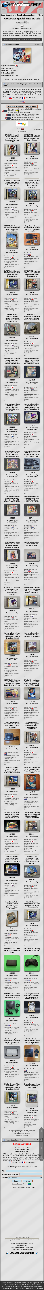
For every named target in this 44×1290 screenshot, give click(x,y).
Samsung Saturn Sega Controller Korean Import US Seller (31, 543)
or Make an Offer (32, 384)
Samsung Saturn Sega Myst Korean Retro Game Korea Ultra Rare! (32, 634)
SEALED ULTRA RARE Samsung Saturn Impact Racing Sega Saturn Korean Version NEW (12, 815)
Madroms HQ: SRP (22, 1245)
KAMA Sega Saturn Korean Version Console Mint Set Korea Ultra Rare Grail (12, 724)
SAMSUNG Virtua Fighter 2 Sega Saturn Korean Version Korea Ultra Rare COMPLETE (12, 859)
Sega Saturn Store (23, 40)
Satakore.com (30, 1187)
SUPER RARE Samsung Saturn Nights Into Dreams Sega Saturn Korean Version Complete (12, 591)
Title (3, 1171)
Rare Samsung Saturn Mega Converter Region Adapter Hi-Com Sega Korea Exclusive (12, 1041)
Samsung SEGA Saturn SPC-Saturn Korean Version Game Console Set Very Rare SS (32, 453)
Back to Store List (38, 129)
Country (4, 1178)
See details (30, 1288)
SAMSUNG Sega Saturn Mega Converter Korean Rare (12, 950)
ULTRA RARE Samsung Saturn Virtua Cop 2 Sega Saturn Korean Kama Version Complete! (32, 184)
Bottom (39, 44)
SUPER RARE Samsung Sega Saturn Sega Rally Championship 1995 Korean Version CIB (32, 590)
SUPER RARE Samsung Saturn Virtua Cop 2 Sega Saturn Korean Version (12, 183)
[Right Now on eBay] (22, 126)
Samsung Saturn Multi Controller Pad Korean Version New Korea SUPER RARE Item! (31, 996)
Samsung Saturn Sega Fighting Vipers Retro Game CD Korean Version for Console (12, 453)
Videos (13, 1243)
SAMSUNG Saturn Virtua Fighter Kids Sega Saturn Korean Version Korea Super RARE (12, 1086)
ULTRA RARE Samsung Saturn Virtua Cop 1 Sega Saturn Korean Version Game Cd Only (12, 361)
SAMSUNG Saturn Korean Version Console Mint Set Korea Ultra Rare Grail (32, 1041)
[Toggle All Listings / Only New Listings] (5, 111)
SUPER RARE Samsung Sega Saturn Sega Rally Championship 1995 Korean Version (32, 273)
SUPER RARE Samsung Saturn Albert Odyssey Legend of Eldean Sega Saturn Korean (32, 137)
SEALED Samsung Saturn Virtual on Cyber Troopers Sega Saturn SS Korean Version (32, 904)
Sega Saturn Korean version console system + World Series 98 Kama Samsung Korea (32, 228)
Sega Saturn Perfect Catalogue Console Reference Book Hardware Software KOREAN (12, 905)
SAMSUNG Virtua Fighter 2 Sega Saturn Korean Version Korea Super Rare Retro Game (12, 770)
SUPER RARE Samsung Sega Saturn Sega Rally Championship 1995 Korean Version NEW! (32, 815)
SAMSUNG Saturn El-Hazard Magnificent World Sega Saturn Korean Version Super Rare (12, 138)
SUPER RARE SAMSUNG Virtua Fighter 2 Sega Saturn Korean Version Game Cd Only (32, 860)
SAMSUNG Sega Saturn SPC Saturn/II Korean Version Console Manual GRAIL (32, 770)
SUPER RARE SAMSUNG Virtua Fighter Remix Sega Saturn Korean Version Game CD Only (12, 318)
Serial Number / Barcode (10, 1174)
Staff (12, 1247)
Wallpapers (24, 1243)
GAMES (28, 1167)
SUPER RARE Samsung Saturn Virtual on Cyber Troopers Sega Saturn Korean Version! (12, 273)
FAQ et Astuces (30, 98)
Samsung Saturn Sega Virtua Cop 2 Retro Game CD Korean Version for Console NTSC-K (12, 407)
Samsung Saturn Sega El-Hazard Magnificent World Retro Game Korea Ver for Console (31, 499)
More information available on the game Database (23, 79)
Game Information (10, 40)
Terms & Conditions (26, 1249)
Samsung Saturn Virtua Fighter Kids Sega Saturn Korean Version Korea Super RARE (12, 635)
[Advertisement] (22, 1210)
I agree (40, 1288)
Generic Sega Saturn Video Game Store (23, 1132)
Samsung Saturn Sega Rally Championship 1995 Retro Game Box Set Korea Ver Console (31, 361)
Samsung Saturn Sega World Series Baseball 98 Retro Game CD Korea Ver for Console (12, 544)
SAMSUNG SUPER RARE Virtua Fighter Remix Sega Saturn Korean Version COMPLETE (32, 725)
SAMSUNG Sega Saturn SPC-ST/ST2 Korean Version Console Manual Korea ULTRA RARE (32, 682)
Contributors (29, 1247)
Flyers (18, 1243)
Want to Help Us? (20, 1247)
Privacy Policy (16, 1249)
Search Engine (35, 40)
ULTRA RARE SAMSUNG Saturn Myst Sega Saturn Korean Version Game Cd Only (32, 317)
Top (35, 44)
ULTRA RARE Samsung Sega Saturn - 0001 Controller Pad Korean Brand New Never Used (12, 682)
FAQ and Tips (16, 98)
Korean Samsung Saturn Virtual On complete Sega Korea (32, 1085)
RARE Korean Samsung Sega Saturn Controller (32, 949)
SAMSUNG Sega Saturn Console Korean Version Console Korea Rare (12, 995)
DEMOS (34, 1167)
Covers (31, 1243)
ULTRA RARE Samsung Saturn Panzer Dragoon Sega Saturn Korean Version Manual (12, 228)
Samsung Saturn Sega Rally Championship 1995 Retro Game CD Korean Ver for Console (12, 499)
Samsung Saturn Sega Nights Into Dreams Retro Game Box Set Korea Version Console (32, 406)
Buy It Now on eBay (12, 160)
